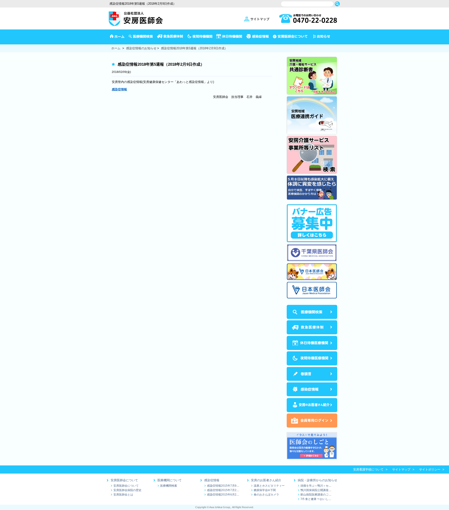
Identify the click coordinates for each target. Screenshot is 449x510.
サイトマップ (401, 469)
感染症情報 (211, 480)
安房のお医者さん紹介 (266, 480)
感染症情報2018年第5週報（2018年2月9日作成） (194, 48)
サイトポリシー (429, 469)
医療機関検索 (168, 485)
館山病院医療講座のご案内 (317, 494)
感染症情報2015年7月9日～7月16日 (230, 485)
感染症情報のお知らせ (141, 48)
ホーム (115, 48)
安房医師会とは (123, 494)
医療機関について (169, 480)
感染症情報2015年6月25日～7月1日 (230, 494)
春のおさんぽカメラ (266, 494)
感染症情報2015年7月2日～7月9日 (229, 490)
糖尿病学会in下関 (265, 490)
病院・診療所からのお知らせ (317, 480)
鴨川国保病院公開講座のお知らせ (322, 490)
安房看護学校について (368, 469)
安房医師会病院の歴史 (127, 490)
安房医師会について (124, 480)
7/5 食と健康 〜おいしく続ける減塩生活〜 (327, 498)
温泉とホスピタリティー (269, 485)
